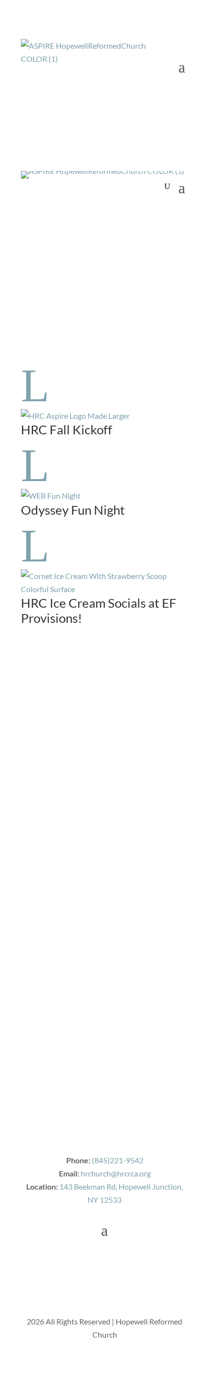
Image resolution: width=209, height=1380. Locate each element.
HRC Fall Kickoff (66, 429)
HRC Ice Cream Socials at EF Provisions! (98, 610)
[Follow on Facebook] (28, 224)
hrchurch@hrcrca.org (116, 1173)
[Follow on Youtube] (48, 224)
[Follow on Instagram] (67, 224)
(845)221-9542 (117, 1160)
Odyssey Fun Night (73, 510)
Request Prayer (71, 204)
